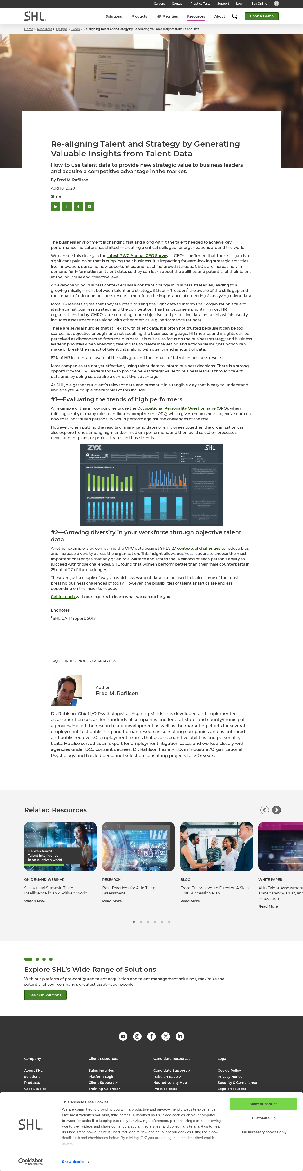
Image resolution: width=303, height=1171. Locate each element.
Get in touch (63, 597)
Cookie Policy (229, 1070)
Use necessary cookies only (263, 1132)
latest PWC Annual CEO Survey (137, 256)
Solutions (114, 16)
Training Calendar (104, 1089)
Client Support (103, 1082)
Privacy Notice (230, 1077)
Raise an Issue (167, 1077)
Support (223, 3)
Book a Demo (262, 16)
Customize (261, 1118)
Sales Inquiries (101, 1070)
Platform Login (102, 1077)
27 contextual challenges (196, 548)
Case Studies (35, 1089)
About (219, 16)
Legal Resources (232, 1089)
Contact (177, 3)
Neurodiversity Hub (170, 1082)
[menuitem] (114, 16)
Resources (196, 16)
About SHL (33, 1070)
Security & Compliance (237, 1082)
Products (139, 16)
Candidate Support (172, 1070)
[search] (237, 16)
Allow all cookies (263, 1104)
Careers (159, 3)
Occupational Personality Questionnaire (176, 408)
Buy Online (259, 3)
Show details (73, 1162)
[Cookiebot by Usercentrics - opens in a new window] (30, 1161)
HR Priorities (167, 16)
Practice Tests (200, 3)
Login (240, 3)
